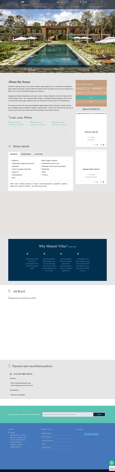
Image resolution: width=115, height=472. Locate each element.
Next (86, 36)
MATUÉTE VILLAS (94, 6)
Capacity (89, 67)
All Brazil (59, 6)
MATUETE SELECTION (47, 440)
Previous (29, 36)
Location (30, 67)
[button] (57, 213)
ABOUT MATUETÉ (46, 447)
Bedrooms (62, 67)
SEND (99, 414)
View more (72, 247)
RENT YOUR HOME (46, 437)
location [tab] (38, 154)
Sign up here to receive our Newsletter (24, 414)
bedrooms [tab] (26, 154)
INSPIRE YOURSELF (46, 433)
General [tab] (14, 154)
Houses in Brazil (40, 6)
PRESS (43, 444)
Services (76, 6)
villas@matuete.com (64, 2)
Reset (91, 101)
